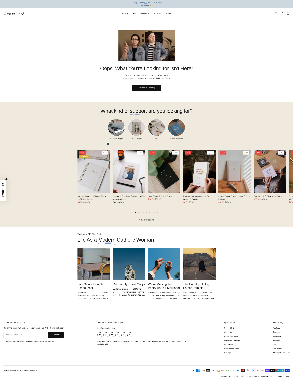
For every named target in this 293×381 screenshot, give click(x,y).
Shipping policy (267, 376)
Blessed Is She (15, 370)
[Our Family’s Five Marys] (129, 264)
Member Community (281, 353)
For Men (227, 353)
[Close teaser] (6, 179)
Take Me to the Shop (146, 87)
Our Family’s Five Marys (129, 284)
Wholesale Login (231, 344)
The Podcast (278, 349)
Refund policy (226, 376)
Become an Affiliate (232, 340)
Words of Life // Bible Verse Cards (268, 196)
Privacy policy (239, 376)
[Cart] (288, 13)
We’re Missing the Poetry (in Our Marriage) (164, 285)
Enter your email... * (14, 334)
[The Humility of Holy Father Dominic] (199, 264)
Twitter (276, 344)
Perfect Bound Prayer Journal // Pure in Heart (234, 197)
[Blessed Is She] (15, 13)
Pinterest (276, 340)
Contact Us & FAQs (231, 336)
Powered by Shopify (29, 370)
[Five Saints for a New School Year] (93, 264)
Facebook (277, 332)
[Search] (276, 13)
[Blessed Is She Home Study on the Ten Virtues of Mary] (129, 171)
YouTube (276, 328)
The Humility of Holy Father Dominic (196, 285)
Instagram (277, 336)
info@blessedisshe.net (106, 328)
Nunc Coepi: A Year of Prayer (160, 196)
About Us (228, 332)
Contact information (282, 376)
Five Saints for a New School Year (91, 285)
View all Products (146, 220)
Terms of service (253, 376)
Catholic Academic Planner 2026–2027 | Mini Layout (92, 197)
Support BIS (229, 328)
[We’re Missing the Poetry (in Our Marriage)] (164, 264)
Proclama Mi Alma (231, 349)
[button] (135, 212)
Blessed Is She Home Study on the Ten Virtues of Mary (129, 197)
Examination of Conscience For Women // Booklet (196, 197)
